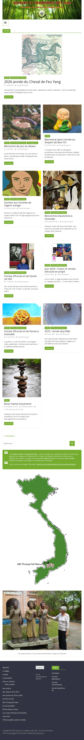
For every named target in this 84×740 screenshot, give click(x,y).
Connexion (55, 673)
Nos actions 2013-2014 (11, 692)
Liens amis (6, 716)
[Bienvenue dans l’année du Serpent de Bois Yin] (62, 106)
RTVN (7, 78)
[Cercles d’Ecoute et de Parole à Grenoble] (22, 305)
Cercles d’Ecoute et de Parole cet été (20, 277)
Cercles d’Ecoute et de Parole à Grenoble (21, 333)
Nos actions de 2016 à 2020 (12, 695)
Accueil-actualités (9, 706)
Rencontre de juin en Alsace (20, 146)
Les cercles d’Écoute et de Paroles (15, 713)
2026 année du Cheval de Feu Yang (32, 81)
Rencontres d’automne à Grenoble (58, 217)
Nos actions (7, 688)
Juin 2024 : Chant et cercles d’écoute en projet (60, 270)
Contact (5, 674)
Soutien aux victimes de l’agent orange (17, 204)
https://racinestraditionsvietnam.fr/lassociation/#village (56, 464)
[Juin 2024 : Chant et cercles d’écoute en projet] (62, 244)
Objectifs (6, 667)
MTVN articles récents (10, 709)
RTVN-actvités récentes (18, 78)
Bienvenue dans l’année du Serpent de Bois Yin (60, 141)
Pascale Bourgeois (22, 85)
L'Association (7, 678)
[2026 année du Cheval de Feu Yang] (42, 36)
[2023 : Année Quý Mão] (62, 305)
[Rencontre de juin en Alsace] (22, 106)
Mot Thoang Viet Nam (10, 702)
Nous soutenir (10, 684)
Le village (6, 671)
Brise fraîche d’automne (17, 403)
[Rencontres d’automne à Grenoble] (62, 172)
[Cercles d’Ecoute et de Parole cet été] (22, 244)
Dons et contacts (9, 681)
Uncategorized (32, 143)
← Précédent (9, 436)
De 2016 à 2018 (8, 699)
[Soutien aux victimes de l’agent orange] (22, 172)
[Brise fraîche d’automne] (22, 360)
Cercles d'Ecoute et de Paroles (13, 409)
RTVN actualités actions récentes (14, 720)
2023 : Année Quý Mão (57, 331)
